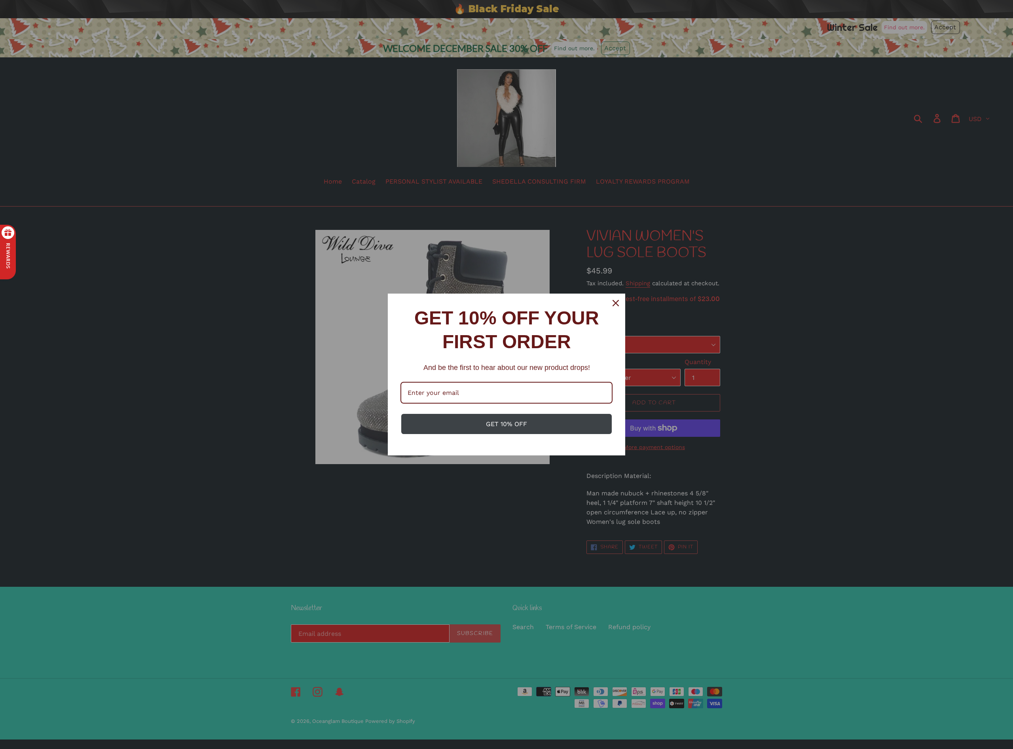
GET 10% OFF (506, 424)
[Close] (615, 303)
